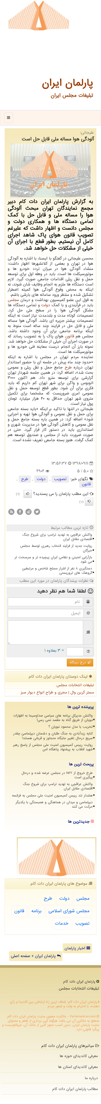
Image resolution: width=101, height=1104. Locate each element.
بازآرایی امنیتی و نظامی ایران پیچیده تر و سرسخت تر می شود (53, 559)
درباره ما (91, 1078)
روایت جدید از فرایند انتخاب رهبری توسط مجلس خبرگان (56, 548)
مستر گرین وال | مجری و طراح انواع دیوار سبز (57, 692)
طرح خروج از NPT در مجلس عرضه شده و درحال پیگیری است (57, 775)
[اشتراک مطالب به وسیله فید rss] (11, 512)
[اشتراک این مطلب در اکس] (37, 512)
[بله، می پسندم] (28, 494)
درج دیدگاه (78, 662)
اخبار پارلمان (75, 948)
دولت (45, 305)
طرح (68, 367)
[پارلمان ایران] (39, 15)
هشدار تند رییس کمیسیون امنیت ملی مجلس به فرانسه (52, 795)
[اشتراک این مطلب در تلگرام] (28, 512)
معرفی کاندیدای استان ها (78, 1067)
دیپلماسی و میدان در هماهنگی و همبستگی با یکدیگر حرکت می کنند (54, 804)
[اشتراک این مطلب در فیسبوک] (20, 512)
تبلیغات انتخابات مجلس (75, 685)
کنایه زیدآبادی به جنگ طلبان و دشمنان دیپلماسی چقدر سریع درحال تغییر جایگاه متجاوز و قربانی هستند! (53, 735)
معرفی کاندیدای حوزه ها (79, 1056)
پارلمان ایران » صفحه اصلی (34, 956)
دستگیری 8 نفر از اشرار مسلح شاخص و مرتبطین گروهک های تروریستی (57, 570)
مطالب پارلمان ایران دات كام (75, 1089)
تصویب (60, 479)
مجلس (13, 300)
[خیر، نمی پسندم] (89, 502)
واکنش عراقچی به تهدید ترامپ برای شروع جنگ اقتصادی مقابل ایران (57, 537)
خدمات (61, 923)
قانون (69, 336)
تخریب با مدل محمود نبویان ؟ (70, 726)
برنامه (36, 911)
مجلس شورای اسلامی (68, 911)
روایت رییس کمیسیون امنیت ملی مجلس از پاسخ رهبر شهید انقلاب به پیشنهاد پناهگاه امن (53, 747)
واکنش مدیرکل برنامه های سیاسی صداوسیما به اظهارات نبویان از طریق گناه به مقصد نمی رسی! (53, 718)
